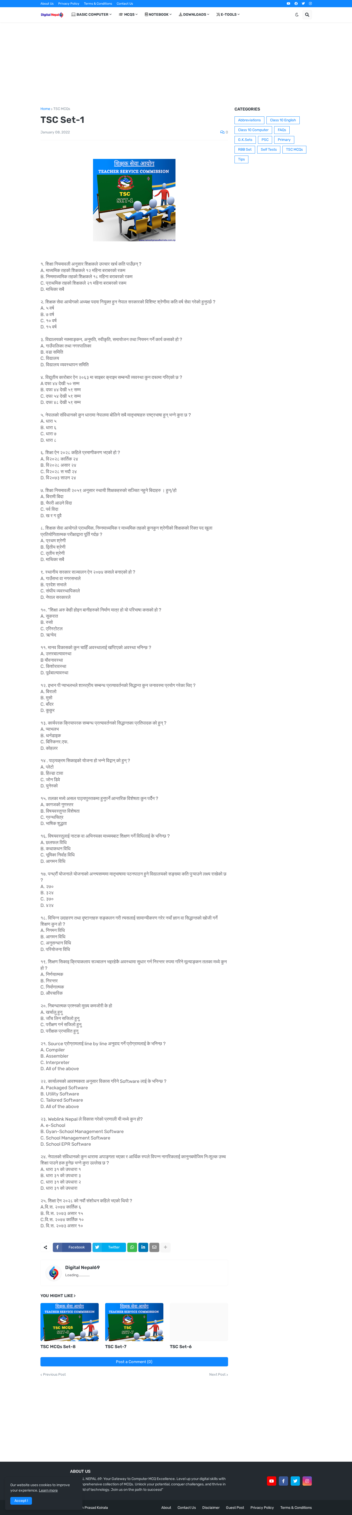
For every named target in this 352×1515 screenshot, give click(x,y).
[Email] (154, 1247)
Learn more (48, 1490)
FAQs (282, 130)
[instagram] (310, 3)
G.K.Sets (245, 140)
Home (45, 109)
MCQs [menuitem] (129, 14)
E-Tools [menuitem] (228, 14)
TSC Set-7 (115, 1346)
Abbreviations (249, 120)
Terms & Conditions (98, 3)
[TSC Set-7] (134, 1322)
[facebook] (296, 3)
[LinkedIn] (143, 1247)
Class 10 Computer (253, 130)
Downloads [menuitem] (194, 14)
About (166, 1507)
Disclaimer (211, 1507)
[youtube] (288, 3)
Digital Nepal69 (82, 1267)
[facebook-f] (283, 1481)
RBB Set (245, 149)
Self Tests (269, 149)
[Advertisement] (176, 65)
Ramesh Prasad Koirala (89, 1507)
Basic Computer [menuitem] (92, 14)
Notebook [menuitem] (158, 14)
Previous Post (54, 1374)
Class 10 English (283, 120)
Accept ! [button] (21, 1501)
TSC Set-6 (181, 1346)
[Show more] (165, 1247)
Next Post (217, 1374)
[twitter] (303, 3)
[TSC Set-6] (199, 1322)
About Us (47, 3)
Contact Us (125, 3)
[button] (297, 14)
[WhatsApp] (132, 1247)
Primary (284, 140)
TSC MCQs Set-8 (58, 1346)
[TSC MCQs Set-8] (69, 1322)
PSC (265, 140)
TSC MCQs (61, 109)
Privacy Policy (68, 3)
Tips (241, 159)
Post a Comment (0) (134, 1361)
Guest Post (235, 1507)
